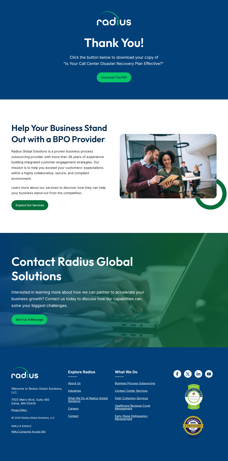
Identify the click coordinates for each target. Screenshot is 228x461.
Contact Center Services (131, 390)
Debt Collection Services (131, 398)
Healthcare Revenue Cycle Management (132, 407)
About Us (74, 383)
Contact (73, 416)
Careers (73, 408)
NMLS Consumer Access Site (28, 431)
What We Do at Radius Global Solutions (88, 399)
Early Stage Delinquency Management (131, 417)
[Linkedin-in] (198, 374)
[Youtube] (209, 374)
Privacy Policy (19, 410)
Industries (74, 390)
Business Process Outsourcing (135, 383)
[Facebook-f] (177, 374)
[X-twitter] (188, 374)
